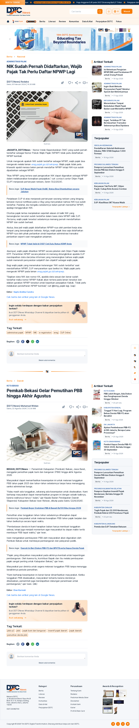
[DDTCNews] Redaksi (18, 81)
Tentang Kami (76, 691)
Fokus (119, 21)
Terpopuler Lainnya (120, 207)
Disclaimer (75, 701)
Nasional (21, 56)
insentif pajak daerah (57, 630)
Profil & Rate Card (78, 711)
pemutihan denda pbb (17, 635)
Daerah (20, 381)
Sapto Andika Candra (24, 292)
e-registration (45, 332)
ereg (56, 332)
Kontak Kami (75, 704)
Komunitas (74, 21)
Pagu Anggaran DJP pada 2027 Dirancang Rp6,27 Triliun (82, 2)
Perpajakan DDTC (104, 21)
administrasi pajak (15, 332)
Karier (73, 708)
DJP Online (65, 332)
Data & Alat (87, 21)
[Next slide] (129, 39)
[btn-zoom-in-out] (62, 82)
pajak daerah (75, 630)
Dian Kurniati (20, 590)
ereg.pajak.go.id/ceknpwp (44, 164)
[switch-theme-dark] (108, 11)
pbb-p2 (10, 630)
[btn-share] (76, 82)
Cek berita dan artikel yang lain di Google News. (31, 297)
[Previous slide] (10, 39)
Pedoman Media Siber (80, 697)
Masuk (127, 11)
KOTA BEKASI (13, 386)
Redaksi (74, 694)
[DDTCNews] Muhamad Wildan (22, 406)
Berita (42, 21)
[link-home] (8, 21)
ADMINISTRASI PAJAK (16, 61)
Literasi (52, 21)
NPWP (28, 332)
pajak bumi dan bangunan (34, 630)
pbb (18, 630)
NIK (35, 332)
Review (62, 21)
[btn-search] (99, 11)
